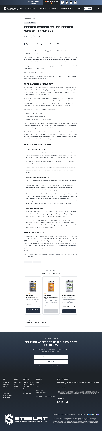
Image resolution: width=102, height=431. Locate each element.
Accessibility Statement (28, 382)
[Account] (96, 9)
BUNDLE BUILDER (88, 8)
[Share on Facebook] (32, 36)
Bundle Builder (6, 382)
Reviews (16, 388)
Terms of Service (27, 393)
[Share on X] (29, 36)
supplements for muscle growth (67, 245)
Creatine (5, 386)
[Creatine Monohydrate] (69, 285)
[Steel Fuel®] (51, 285)
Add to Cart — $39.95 (69, 311)
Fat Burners (5, 388)
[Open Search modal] (94, 9)
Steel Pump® (29, 296)
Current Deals (6, 384)
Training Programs (7, 397)
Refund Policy (26, 388)
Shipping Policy (26, 391)
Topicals (4, 391)
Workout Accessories (7, 395)
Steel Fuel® (47, 296)
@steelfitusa (55, 254)
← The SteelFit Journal (29, 18)
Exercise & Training (31, 22)
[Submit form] (97, 388)
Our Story (16, 386)
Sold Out (51, 311)
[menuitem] (22, 9)
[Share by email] (35, 36)
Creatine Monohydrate (68, 296)
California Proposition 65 (28, 384)
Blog (15, 384)
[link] (58, 402)
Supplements (6, 393)
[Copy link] (39, 36)
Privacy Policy (26, 386)
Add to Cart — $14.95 (33, 310)
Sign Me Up (51, 361)
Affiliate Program (17, 382)
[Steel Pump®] (33, 285)
